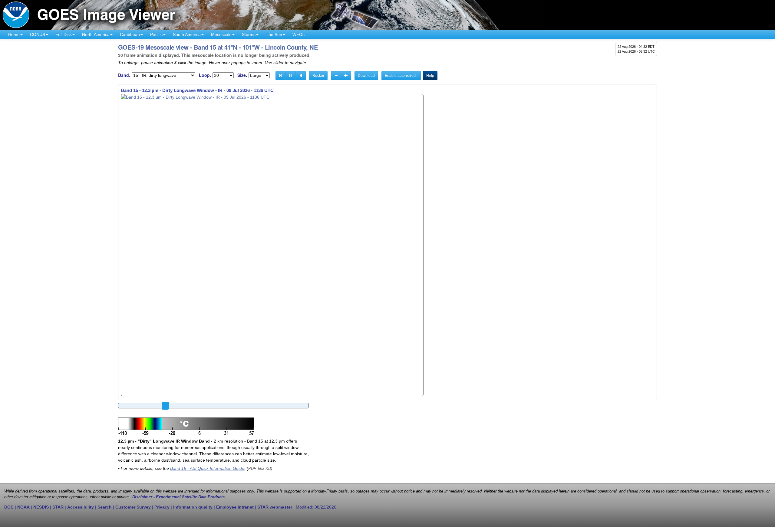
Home (14, 34)
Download (366, 76)
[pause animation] (290, 75)
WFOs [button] (298, 34)
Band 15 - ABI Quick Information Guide (207, 468)
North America (96, 34)
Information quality (193, 507)
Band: (124, 75)
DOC (9, 507)
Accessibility (80, 507)
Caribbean (130, 34)
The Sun (274, 34)
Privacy (162, 507)
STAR (58, 507)
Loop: (205, 75)
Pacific (156, 34)
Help (430, 76)
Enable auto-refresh (401, 76)
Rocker (318, 76)
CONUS (37, 34)
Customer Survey (133, 507)
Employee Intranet (235, 507)
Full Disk (63, 34)
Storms (249, 34)
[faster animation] (346, 75)
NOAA (23, 507)
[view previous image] (280, 75)
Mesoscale (221, 34)
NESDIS (41, 507)
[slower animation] (336, 75)
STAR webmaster (274, 507)
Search (104, 507)
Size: (242, 75)
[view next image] (300, 75)
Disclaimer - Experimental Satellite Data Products (178, 497)
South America (187, 34)
